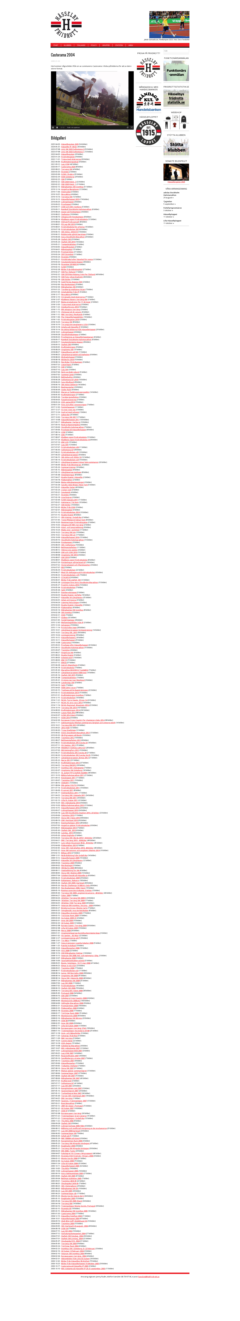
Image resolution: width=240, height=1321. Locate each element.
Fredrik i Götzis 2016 (70, 585)
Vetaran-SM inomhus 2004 (72, 1253)
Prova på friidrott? (148, 53)
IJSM (63, 615)
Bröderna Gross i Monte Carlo (74, 908)
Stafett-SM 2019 (68, 242)
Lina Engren (66, 497)
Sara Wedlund (67, 382)
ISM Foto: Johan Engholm (72, 277)
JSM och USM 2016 (69, 552)
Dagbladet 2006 (68, 1146)
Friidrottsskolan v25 (70, 452)
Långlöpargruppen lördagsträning (76, 630)
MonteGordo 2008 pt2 (70, 1000)
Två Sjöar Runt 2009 (69, 915)
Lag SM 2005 (66, 1191)
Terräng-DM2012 (68, 765)
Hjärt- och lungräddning (72, 527)
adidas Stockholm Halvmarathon (171, 193)
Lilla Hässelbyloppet (172, 220)
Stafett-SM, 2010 (68, 830)
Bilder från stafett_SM (71, 580)
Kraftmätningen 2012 (70, 762)
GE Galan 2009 (67, 923)
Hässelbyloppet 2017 (70, 419)
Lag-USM (65, 164)
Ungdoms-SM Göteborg (71, 770)
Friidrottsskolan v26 (70, 447)
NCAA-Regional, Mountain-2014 (75, 705)
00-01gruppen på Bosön (71, 735)
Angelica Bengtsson (70, 189)
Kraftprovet (66, 1080)
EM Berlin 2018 (67, 359)
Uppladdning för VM (70, 870)
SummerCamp (67, 374)
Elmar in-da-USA (68, 965)
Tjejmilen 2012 (67, 737)
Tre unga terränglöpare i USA (74, 324)
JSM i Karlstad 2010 (69, 820)
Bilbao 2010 (66, 853)
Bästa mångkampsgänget (72, 482)
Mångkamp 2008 (68, 958)
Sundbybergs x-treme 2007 (73, 1058)
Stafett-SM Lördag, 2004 (72, 1238)
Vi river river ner (68, 409)
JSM (63, 434)
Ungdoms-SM (67, 349)
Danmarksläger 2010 (70, 823)
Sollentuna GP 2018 (69, 379)
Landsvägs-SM (67, 682)
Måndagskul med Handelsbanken (148, 88)
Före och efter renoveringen (73, 404)
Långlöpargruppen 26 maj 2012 (74, 757)
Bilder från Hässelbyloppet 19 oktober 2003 (80, 1263)
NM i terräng (67, 1038)
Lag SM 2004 (66, 1231)
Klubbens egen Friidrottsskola (74, 219)
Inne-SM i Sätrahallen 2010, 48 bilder (77, 848)
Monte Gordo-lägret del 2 (72, 1196)
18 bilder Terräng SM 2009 (72, 900)
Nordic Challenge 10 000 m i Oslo (75, 885)
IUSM (63, 267)
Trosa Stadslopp (68, 730)
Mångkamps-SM (68, 287)
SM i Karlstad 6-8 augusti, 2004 (74, 1226)
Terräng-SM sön (68, 532)
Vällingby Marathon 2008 (72, 1003)
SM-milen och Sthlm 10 (71, 457)
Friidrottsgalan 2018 (70, 319)
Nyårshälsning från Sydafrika (74, 855)
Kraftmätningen (68, 347)
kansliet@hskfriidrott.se (148, 1276)
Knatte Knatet (67, 515)
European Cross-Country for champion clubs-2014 (82, 720)
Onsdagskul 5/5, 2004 (70, 1241)
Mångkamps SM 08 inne (71, 1018)
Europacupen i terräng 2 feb (73, 1028)
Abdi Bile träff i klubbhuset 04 (74, 1221)
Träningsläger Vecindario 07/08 (75, 1030)
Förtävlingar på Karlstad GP (73, 562)
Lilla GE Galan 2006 (69, 1163)
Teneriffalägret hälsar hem (73, 520)
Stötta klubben (176, 135)
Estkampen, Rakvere (70, 880)
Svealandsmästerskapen (72, 262)
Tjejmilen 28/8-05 (68, 1181)
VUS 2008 (65, 950)
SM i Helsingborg (69, 1186)
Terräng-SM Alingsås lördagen (75, 1148)
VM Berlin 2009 (67, 868)
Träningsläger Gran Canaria (73, 1116)
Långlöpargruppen (69, 454)
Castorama (66, 642)
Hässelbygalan (67, 154)
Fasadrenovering (69, 399)
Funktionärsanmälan (176, 58)
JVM (63, 367)
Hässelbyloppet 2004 (70, 1218)
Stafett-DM (66, 344)
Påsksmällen (66, 479)
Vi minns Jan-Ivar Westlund (73, 680)
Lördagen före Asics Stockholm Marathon (79, 582)
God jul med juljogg (70, 412)
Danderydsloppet (69, 592)
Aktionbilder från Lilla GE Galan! (75, 1258)
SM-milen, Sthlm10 (69, 232)
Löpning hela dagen (70, 602)
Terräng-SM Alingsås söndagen (75, 1143)
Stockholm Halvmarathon (72, 427)
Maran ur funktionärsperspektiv (75, 392)
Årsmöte (65, 171)
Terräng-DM (66, 1203)
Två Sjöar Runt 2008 (69, 1013)
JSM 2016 (65, 557)
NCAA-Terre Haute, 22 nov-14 (74, 700)
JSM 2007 (65, 995)
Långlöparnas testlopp (71, 472)
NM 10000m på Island (70, 1138)
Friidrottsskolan (68, 570)
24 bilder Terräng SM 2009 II (73, 898)
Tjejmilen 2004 (67, 1223)
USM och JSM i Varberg (71, 206)
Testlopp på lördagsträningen (74, 690)
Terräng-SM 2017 (69, 417)
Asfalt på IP (66, 1136)
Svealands (65, 492)
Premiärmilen (67, 252)
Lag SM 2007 (66, 1085)
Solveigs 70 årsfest (69, 1035)
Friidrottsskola (67, 667)
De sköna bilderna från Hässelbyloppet (78, 329)
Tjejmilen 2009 (67, 863)
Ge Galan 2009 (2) (68, 918)
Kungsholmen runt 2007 (71, 1088)
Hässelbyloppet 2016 (70, 537)
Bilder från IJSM (68, 507)
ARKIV (130, 45)
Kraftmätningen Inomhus (72, 695)
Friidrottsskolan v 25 (70, 575)
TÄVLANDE (81, 45)
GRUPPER (106, 45)
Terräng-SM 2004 (69, 1243)
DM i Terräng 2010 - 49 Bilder (74, 840)
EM (62, 567)
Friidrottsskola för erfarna (72, 227)
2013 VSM (65, 727)
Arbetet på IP (67, 657)
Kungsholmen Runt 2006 (71, 1141)
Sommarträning (68, 467)
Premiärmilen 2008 (69, 1005)
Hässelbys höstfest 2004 (71, 1216)
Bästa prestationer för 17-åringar (76, 302)
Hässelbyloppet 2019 (70, 199)
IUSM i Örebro (67, 174)
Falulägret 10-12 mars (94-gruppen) (76, 1153)
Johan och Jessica (68, 600)
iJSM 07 (64, 1111)
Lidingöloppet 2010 (69, 810)
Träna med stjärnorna (71, 159)
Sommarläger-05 (68, 1193)
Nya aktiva (66, 194)
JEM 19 (64, 660)
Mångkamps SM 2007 (70, 1078)
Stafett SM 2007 (68, 1075)
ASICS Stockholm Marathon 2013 (75, 732)
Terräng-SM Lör (68, 535)
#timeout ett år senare (71, 312)
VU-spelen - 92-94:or (70, 935)
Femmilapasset (68, 407)
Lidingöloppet (67, 201)
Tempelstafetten (68, 244)
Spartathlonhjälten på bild (73, 960)
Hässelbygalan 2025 (70, 144)
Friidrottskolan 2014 (70, 692)
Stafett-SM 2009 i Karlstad (72, 883)
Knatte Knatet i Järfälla (71, 595)
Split (63, 590)
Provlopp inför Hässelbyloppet (74, 645)
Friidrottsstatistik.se (176, 86)
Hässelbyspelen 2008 (70, 948)
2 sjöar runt (66, 489)
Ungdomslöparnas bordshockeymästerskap (80, 933)
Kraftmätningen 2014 (70, 710)
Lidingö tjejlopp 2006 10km (73, 1126)
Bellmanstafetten (69, 547)
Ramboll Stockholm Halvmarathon (76, 209)
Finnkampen (66, 542)
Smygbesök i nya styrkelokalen (74, 910)
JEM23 (64, 662)
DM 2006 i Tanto (68, 1151)
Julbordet (65, 414)
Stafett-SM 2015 (68, 675)
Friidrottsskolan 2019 (70, 229)
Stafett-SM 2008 (68, 988)
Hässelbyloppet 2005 (70, 1166)
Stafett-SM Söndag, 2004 (72, 1236)
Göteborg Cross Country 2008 (74, 998)
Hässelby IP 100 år (69, 146)
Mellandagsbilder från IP (72, 622)
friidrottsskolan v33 (69, 970)
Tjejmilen (65, 650)
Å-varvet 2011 (67, 790)
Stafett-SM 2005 (68, 1176)
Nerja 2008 (66, 930)
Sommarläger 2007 (69, 1073)
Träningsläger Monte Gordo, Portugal (78, 1206)
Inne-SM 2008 (67, 1023)
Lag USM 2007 (67, 1053)
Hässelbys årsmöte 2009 (71, 913)
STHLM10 (65, 577)
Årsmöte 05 (66, 1208)
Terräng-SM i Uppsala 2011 (73, 795)
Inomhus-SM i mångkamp (72, 767)
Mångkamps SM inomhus (72, 610)
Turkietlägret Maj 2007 (71, 1093)
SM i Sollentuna (68, 545)
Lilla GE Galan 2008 (69, 1025)
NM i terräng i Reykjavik (71, 314)
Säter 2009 (65, 895)
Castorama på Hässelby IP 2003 (74, 1266)
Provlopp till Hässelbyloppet (73, 429)
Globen (64, 617)
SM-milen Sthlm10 (69, 384)
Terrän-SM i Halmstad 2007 (73, 1096)
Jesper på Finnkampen (71, 211)
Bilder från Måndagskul (71, 269)
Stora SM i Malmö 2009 (71, 873)
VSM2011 (65, 782)
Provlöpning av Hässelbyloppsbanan (77, 337)
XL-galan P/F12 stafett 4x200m (74, 772)
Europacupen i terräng (71, 1113)
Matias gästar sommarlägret (74, 1070)
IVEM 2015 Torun (68, 687)
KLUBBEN (67, 45)
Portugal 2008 (67, 993)
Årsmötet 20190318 (69, 264)
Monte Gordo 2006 (69, 1158)
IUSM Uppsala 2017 (69, 499)
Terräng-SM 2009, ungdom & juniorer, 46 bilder (82, 893)
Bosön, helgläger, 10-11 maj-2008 (75, 963)
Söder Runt (66, 389)
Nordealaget (67, 865)
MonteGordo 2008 (69, 1015)
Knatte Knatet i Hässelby (72, 477)
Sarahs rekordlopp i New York (74, 484)
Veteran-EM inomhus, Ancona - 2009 (77, 905)
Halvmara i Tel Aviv (69, 502)
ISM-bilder (66, 279)
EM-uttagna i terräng (70, 309)
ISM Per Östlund (68, 272)
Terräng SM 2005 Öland (71, 1201)
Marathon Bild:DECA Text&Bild (74, 670)
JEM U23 (64, 442)
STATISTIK (119, 45)
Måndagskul (66, 249)
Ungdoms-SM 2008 (69, 975)
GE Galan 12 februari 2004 (72, 1251)
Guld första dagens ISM (71, 282)
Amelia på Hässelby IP (71, 327)
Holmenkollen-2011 (69, 792)
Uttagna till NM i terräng (72, 525)
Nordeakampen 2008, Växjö (73, 888)
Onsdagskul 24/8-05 (69, 1183)
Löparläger (66, 364)
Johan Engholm (67, 835)
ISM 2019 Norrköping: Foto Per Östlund (78, 274)
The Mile (65, 1168)
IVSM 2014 (65, 717)
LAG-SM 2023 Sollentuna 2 (72, 149)
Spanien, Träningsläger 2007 (74, 1101)
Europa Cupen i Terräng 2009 (74, 925)
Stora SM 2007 (67, 1068)
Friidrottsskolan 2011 (70, 787)
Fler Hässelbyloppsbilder (72, 317)
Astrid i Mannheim (69, 665)
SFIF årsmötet (67, 254)
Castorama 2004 (68, 1213)
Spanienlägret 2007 (69, 1090)
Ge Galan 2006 (67, 1161)
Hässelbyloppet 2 (68, 637)
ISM (63, 179)
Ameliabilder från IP (70, 292)
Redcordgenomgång (70, 424)
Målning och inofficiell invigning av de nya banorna (84, 1128)
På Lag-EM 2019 (68, 224)
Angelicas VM (67, 652)
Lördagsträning (68, 635)
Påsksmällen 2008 (69, 1008)
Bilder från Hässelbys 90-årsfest (75, 1261)
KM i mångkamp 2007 (70, 1048)
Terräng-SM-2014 (69, 707)
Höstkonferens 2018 (69, 307)
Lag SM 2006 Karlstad (70, 1131)
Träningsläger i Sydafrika (72, 1118)
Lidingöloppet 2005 (69, 1171)
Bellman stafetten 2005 (71, 1178)
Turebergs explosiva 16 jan (73, 289)
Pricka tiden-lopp (69, 627)
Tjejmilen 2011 (67, 780)
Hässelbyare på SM (69, 352)
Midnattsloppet (68, 357)
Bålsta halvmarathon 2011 (72, 775)
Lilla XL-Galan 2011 (69, 800)
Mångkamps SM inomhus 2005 (74, 1211)
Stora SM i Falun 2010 (70, 818)
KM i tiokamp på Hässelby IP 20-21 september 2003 (83, 1268)
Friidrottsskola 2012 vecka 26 (73, 752)
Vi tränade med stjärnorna (73, 297)
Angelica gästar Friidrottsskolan (75, 825)
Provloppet (66, 204)
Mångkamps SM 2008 (70, 980)
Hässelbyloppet (68, 640)
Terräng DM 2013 (68, 725)
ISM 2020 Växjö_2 (68, 181)
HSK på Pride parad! (70, 222)
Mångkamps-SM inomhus (72, 186)
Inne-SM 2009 (67, 920)
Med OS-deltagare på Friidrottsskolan (78, 572)
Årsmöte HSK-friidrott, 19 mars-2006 (77, 1156)
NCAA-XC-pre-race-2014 (71, 702)
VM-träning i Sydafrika (71, 517)
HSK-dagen (66, 1043)
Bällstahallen (67, 377)
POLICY (94, 45)
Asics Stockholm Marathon (73, 237)
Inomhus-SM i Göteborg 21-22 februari (78, 1248)
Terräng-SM (66, 196)
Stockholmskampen (69, 334)
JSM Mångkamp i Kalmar (72, 953)
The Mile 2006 (67, 1121)
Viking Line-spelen (69, 550)
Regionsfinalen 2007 (70, 1055)
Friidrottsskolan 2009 (70, 878)
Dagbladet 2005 (68, 1198)
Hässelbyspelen (68, 1063)
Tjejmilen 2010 (67, 815)
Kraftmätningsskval (69, 161)
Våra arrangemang (176, 188)
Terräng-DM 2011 (69, 797)
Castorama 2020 (68, 166)
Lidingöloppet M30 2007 (71, 1050)
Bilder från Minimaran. (71, 464)
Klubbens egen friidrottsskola (74, 560)
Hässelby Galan (68, 487)
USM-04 (64, 1228)
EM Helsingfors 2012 (70, 750)
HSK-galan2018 (68, 402)
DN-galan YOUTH (69, 785)
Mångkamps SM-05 (69, 1188)
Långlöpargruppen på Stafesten (75, 354)
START (55, 45)
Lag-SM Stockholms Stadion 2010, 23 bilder (80, 813)
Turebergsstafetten (70, 397)
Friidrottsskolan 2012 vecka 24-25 (75, 755)
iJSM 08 (64, 1020)
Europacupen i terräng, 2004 (73, 1256)
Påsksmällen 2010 (69, 845)
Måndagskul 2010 (69, 828)
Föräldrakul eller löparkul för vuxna (77, 259)
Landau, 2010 (67, 833)
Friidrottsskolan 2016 (70, 512)
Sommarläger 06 (68, 1133)
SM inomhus (66, 612)
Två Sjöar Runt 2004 (69, 1246)
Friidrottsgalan (68, 156)
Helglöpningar (67, 474)
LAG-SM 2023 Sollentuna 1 (72, 151)
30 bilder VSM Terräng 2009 (73, 903)
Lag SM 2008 (66, 983)
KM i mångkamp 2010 (70, 803)
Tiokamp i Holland (69, 1065)
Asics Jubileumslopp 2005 (72, 1173)
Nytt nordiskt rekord (70, 372)
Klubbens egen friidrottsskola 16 (75, 439)
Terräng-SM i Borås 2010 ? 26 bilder (76, 838)
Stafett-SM (66, 239)
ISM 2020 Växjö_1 (68, 184)
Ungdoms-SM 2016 (69, 555)
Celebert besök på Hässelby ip (74, 875)
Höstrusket (66, 191)
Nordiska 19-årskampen (71, 362)
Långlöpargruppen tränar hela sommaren (79, 462)
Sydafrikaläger (68, 620)
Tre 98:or (65, 940)
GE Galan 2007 (67, 1108)
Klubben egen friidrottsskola (74, 437)
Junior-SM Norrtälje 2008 (72, 973)
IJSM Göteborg (67, 176)
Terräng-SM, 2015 (69, 632)
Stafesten (65, 214)
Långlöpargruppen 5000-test (73, 672)
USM (63, 432)
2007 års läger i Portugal (72, 1106)
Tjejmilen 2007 (67, 1060)
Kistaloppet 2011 (68, 777)
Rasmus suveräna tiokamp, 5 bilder (76, 890)
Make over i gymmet (70, 530)
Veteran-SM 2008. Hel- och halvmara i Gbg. (80, 955)
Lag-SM (64, 369)
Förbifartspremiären (172, 208)
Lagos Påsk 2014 (68, 712)
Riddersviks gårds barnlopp (73, 234)
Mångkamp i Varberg (70, 422)
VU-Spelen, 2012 (68, 745)
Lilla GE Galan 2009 (69, 928)
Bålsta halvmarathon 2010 (72, 805)
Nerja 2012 (66, 760)
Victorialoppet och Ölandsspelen (75, 565)
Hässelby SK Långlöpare (71, 597)
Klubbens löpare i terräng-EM (74, 299)
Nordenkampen (68, 284)
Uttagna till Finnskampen (72, 217)
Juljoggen (65, 625)
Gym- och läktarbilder (71, 1033)
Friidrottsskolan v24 (70, 459)
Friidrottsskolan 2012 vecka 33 (74, 742)
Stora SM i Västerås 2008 (72, 978)
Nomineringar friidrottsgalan (74, 522)
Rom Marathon (67, 1103)
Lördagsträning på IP (70, 938)
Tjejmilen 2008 (67, 968)
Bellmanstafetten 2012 (71, 740)
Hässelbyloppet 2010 (70, 808)
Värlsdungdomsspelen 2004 (73, 1233)
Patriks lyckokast (68, 945)
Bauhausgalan (67, 387)
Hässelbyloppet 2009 (70, 858)
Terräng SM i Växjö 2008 (71, 990)
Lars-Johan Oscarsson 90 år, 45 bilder (77, 843)
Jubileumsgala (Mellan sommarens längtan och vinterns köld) (88, 722)
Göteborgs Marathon (70, 1045)
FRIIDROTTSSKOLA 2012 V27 (73, 747)
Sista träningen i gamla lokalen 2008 (77, 943)
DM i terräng (66, 1098)
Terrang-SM (66, 169)
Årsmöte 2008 (67, 1010)
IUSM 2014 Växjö (68, 715)
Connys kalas (66, 1040)
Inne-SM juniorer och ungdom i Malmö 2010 (80, 850)
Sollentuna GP (67, 449)
